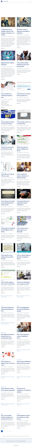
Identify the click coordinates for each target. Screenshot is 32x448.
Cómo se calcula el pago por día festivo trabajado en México (24, 257)
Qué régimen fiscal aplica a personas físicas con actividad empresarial (7, 336)
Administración (3, 145)
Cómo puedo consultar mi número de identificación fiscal (7, 309)
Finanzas (18, 92)
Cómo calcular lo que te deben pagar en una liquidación (23, 230)
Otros (2, 61)
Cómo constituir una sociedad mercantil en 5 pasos (7, 95)
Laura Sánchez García (4, 36)
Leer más (3, 48)
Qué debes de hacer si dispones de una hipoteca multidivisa (23, 31)
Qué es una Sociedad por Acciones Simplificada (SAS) (23, 336)
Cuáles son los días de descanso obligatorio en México (22, 148)
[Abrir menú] (30, 1)
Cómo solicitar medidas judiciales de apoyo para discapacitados (23, 64)
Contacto (11, 436)
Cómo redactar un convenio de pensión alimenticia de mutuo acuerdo (8, 202)
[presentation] (8, 22)
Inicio (3, 436)
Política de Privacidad (23, 436)
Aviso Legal (7, 436)
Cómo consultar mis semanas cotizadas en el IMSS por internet (22, 175)
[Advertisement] (16, 9)
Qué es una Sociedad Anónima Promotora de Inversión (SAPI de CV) (7, 417)
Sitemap (28, 436)
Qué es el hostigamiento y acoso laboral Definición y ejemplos (23, 309)
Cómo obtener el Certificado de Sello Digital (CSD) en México (8, 230)
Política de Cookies (16, 436)
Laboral (18, 226)
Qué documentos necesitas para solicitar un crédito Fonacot (23, 417)
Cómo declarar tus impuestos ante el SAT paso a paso (8, 363)
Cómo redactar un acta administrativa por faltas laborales (7, 257)
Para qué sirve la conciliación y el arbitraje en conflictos (24, 390)
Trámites (18, 172)
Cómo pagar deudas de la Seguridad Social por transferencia (23, 202)
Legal (18, 61)
